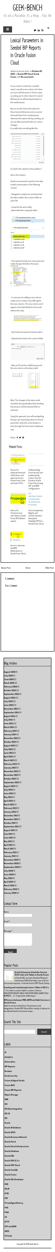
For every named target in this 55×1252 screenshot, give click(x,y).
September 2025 (11, 694)
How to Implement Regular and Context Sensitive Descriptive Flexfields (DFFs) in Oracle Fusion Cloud (36, 517)
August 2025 (9, 697)
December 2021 (11, 815)
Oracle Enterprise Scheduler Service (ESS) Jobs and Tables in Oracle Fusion (32, 973)
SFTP (7, 1221)
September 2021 (11, 826)
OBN (6, 1099)
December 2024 (11, 708)
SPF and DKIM (10, 1226)
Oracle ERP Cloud (25, 74)
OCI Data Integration (13, 1108)
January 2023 (10, 767)
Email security (11, 1075)
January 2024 (10, 734)
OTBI (7, 1193)
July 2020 (8, 870)
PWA (7, 1212)
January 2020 (10, 893)
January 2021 (10, 856)
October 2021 (10, 823)
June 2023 (9, 753)
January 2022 (10, 812)
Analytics (9, 1057)
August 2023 (9, 745)
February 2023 (10, 764)
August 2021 (9, 830)
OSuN (7, 1188)
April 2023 (8, 756)
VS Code (8, 1235)
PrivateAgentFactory (14, 1203)
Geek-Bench (27, 8)
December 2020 (11, 859)
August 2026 (9, 672)
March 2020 (9, 885)
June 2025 (9, 705)
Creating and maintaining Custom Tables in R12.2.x (26, 987)
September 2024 (11, 712)
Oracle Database (12, 1151)
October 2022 (10, 778)
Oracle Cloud (10, 1141)
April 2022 (8, 801)
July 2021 (8, 834)
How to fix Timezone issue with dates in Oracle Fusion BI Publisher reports (18, 515)
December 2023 (11, 738)
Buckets (8, 1071)
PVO (6, 1207)
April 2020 (8, 881)
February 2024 (10, 731)
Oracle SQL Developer (14, 1179)
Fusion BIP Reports (13, 1090)
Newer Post (6, 568)
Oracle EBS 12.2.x (12, 1160)
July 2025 (8, 701)
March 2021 (9, 848)
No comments (27, 77)
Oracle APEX (10, 1132)
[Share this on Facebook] (17, 437)
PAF (6, 1198)
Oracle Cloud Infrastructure (17, 1146)
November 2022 (11, 775)
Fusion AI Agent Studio (15, 1080)
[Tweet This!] (20, 437)
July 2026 (8, 675)
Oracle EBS (9, 1156)
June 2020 (9, 874)
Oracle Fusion (10, 1174)
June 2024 (9, 723)
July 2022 (8, 789)
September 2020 (11, 867)
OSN (6, 1184)
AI (5, 1052)
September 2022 (11, 782)
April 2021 (8, 845)
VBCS (7, 1231)
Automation (10, 1061)
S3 (6, 1217)
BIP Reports (10, 1066)
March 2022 (9, 804)
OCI (6, 1104)
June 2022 (9, 793)
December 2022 (11, 771)
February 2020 (10, 889)
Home (28, 568)
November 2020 (11, 863)
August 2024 (9, 716)
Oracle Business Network (16, 1137)
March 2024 (9, 727)
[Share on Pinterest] (23, 437)
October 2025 (10, 690)
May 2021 (8, 841)
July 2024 (8, 719)
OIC (6, 1118)
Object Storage (11, 1094)
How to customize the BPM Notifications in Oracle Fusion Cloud (18, 549)
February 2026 (10, 686)
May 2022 (8, 797)
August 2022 (9, 786)
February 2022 (10, 808)
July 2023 (8, 749)
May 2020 (8, 878)
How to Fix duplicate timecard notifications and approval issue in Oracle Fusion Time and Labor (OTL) (17, 476)
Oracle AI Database (13, 1127)
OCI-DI (7, 1113)
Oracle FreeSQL (11, 1170)
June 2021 (8, 837)
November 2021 (11, 819)
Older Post (49, 568)
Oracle (7, 1123)
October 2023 (10, 742)
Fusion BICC (10, 1085)
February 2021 (10, 852)
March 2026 (9, 683)
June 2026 (9, 679)
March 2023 (9, 760)
